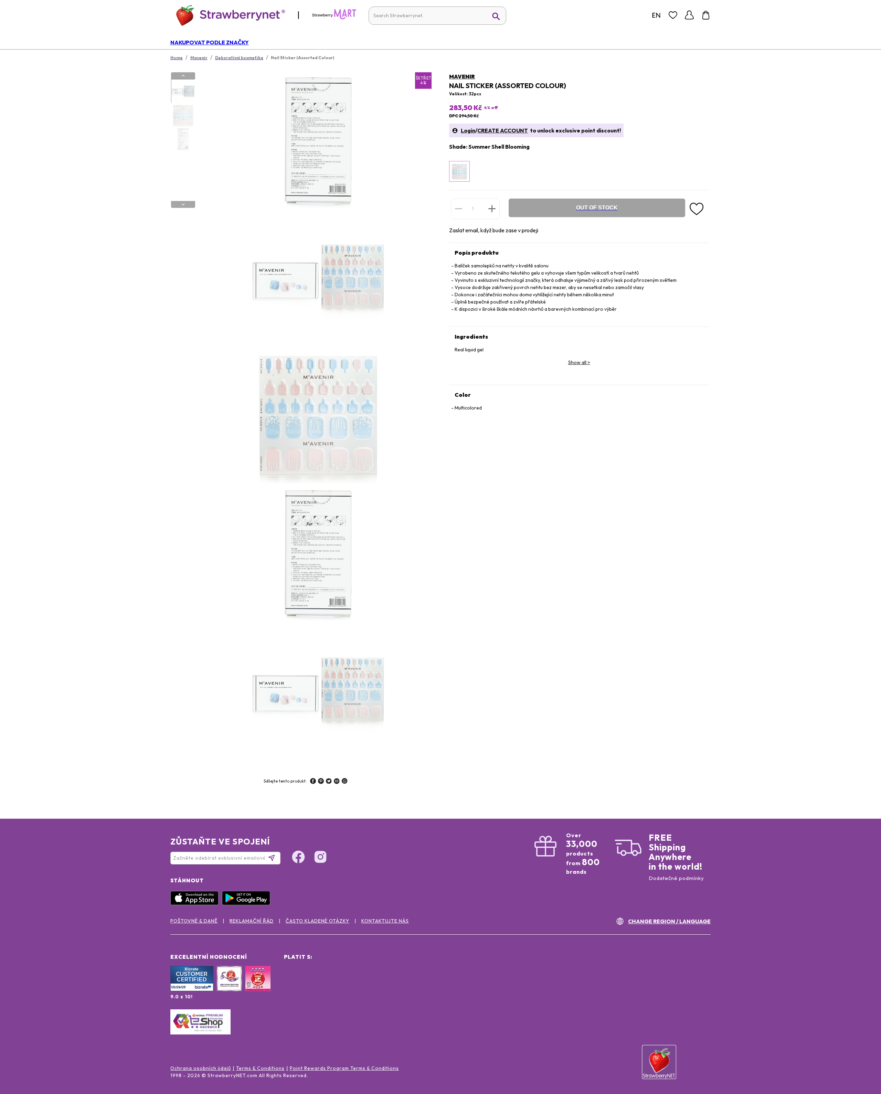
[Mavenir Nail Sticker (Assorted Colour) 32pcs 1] (182, 91)
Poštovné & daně (193, 921)
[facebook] (313, 782)
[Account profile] (689, 15)
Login (468, 130)
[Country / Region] (656, 15)
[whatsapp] (345, 782)
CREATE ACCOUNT (502, 130)
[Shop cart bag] (706, 15)
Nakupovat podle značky (209, 42)
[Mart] (334, 17)
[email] (337, 782)
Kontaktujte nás (385, 921)
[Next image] (183, 204)
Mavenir (462, 76)
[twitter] (329, 782)
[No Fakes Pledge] (257, 986)
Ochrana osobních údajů (200, 1068)
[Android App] (248, 903)
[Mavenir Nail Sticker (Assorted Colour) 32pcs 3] (182, 138)
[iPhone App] (196, 903)
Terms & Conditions (260, 1068)
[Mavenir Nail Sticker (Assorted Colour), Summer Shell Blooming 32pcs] (459, 171)
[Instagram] (320, 858)
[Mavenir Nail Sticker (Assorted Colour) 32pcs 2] (182, 115)
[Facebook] (298, 858)
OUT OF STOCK (597, 208)
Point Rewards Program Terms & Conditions (344, 1068)
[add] (492, 208)
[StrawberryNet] (227, 15)
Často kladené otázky (317, 921)
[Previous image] (183, 75)
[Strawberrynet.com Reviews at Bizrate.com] (191, 989)
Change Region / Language (669, 921)
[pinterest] (321, 782)
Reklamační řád (252, 921)
